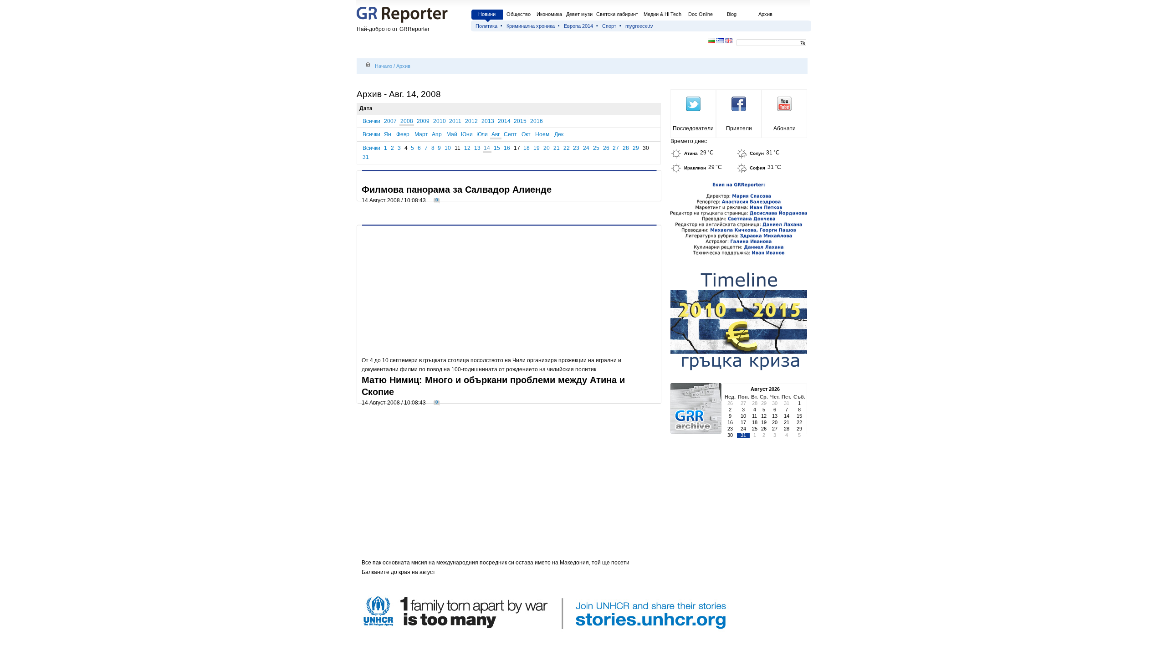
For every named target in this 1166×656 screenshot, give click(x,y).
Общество (518, 14)
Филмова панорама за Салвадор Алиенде (457, 189)
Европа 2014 (578, 26)
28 (626, 148)
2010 (439, 121)
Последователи (693, 128)
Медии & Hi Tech (662, 14)
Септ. (511, 134)
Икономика (549, 14)
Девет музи (579, 14)
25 (596, 148)
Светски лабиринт (617, 14)
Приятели (739, 128)
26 (606, 148)
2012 (471, 121)
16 (507, 148)
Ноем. (543, 134)
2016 (536, 121)
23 (576, 148)
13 (477, 148)
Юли (482, 134)
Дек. (559, 134)
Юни (467, 134)
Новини (487, 14)
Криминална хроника (530, 26)
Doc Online (700, 14)
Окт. (527, 134)
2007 (390, 121)
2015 (520, 121)
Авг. (496, 134)
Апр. (437, 134)
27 (616, 148)
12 (467, 148)
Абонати (784, 128)
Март (421, 134)
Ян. (388, 134)
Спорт (609, 26)
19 (536, 148)
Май (451, 134)
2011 (455, 121)
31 (366, 157)
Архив (765, 14)
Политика (486, 26)
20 (546, 148)
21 (556, 148)
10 (448, 148)
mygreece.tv (639, 26)
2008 (406, 121)
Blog (731, 14)
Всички (371, 121)
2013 (487, 121)
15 (497, 148)
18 (526, 148)
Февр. (403, 134)
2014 (504, 121)
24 (586, 148)
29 (636, 148)
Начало (383, 66)
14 (487, 148)
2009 (423, 121)
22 (566, 148)
